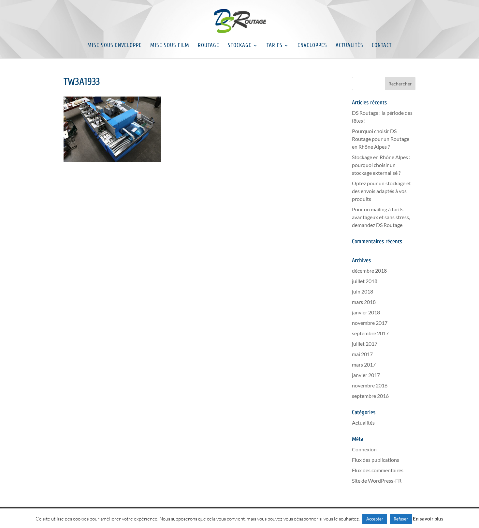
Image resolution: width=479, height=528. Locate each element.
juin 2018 (362, 291)
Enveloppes (312, 45)
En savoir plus (428, 518)
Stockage (240, 45)
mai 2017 (362, 354)
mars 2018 (364, 302)
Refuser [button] (401, 518)
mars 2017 (364, 364)
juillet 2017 (364, 343)
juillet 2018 (364, 281)
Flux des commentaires (377, 470)
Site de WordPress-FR (376, 480)
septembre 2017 (370, 333)
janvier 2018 (366, 312)
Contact (382, 45)
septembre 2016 (370, 396)
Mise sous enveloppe (114, 45)
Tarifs (275, 45)
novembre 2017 (369, 323)
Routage (208, 45)
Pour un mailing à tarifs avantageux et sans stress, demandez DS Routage (381, 217)
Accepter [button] (374, 518)
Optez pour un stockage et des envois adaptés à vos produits (381, 191)
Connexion (364, 449)
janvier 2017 (366, 375)
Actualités (349, 45)
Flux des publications (375, 460)
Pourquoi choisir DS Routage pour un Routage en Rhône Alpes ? (380, 139)
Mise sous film (169, 45)
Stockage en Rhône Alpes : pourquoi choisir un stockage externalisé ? (381, 165)
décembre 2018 (369, 270)
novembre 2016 (369, 385)
